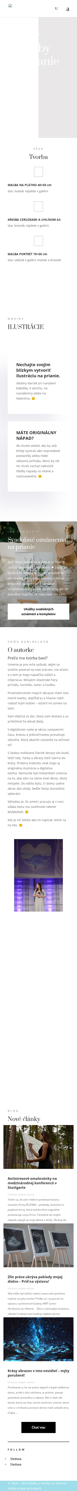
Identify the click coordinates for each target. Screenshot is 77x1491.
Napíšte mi (23, 80)
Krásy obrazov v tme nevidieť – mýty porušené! (38, 1373)
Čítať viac (38, 1427)
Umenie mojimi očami (21, 1194)
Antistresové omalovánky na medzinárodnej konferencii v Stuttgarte (32, 1183)
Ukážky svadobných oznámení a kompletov (38, 611)
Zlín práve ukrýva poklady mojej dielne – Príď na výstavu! (35, 1279)
